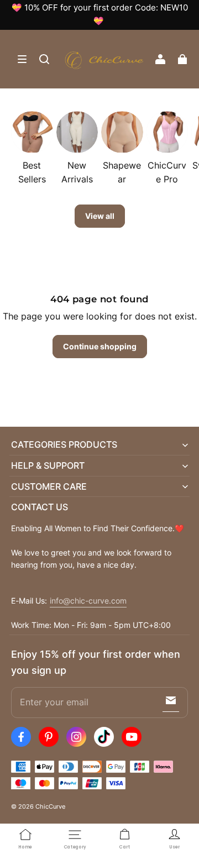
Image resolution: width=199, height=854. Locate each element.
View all (99, 216)
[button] (22, 59)
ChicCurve (50, 806)
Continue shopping (100, 346)
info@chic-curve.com (88, 600)
